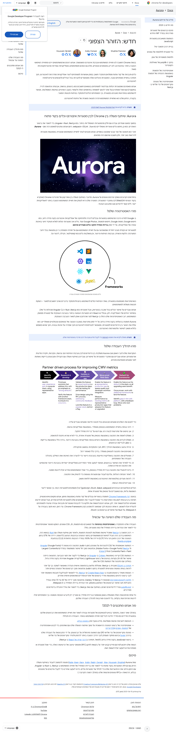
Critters (102, 555)
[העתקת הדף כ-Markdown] (84, 40)
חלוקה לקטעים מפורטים (120, 580)
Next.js (116, 533)
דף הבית (133, 33)
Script (122, 635)
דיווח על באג (136, 707)
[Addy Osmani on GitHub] (92, 55)
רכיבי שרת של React (77, 640)
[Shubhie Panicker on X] (124, 55)
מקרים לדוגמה (88, 710)
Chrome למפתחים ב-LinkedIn (36, 714)
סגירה (33, 34)
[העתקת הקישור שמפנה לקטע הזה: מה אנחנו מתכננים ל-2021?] (99, 605)
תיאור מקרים (122, 3)
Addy (87, 662)
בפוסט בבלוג (83, 621)
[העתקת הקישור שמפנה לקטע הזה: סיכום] (126, 655)
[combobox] (51, 3)
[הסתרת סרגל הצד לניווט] (147, 728)
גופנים (118, 628)
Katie (71, 662)
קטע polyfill (126, 587)
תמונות (125, 628)
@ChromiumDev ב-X (39, 707)
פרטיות (131, 728)
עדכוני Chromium (87, 707)
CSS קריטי (110, 628)
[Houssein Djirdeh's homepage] (63, 55)
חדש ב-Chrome (98, 3)
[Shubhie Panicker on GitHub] (121, 55)
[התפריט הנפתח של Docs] (132, 2)
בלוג (110, 3)
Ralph (93, 662)
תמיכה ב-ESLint (124, 566)
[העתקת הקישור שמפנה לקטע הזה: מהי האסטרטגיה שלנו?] (104, 211)
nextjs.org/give (124, 541)
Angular (43, 545)
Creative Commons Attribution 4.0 (95, 684)
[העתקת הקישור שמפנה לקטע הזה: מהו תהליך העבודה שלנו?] (101, 346)
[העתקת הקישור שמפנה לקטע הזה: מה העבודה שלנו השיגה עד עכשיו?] (89, 517)
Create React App (96, 573)
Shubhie (121, 662)
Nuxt (52, 533)
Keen (76, 662)
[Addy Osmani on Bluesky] (89, 55)
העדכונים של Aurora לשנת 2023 (103, 107)
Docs (137, 3)
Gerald (100, 662)
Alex (106, 662)
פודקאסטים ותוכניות (86, 718)
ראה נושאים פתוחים (134, 710)
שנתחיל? (14, 34)
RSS (45, 718)
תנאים (138, 728)
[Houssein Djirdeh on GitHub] (66, 55)
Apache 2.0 (61, 684)
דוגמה (102, 551)
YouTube (44, 710)
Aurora (160, 10)
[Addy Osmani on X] (95, 55)
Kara (82, 662)
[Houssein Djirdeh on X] (69, 55)
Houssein (113, 662)
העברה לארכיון (88, 714)
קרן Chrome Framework (119, 496)
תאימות (105, 337)
